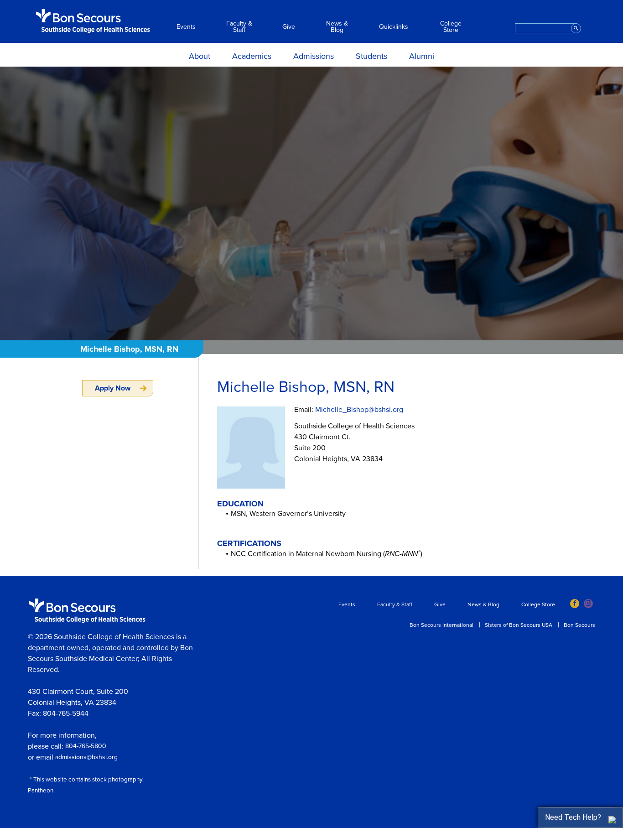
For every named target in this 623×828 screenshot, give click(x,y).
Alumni (421, 56)
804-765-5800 (85, 746)
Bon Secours (579, 625)
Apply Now (112, 388)
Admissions (313, 56)
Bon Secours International (441, 625)
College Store (451, 27)
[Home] (93, 21)
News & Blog (337, 27)
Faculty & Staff (239, 27)
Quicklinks (393, 27)
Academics (251, 56)
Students (371, 56)
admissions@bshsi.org (86, 757)
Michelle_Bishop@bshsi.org (359, 409)
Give (288, 27)
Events (186, 27)
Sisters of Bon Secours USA (518, 625)
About (199, 56)
